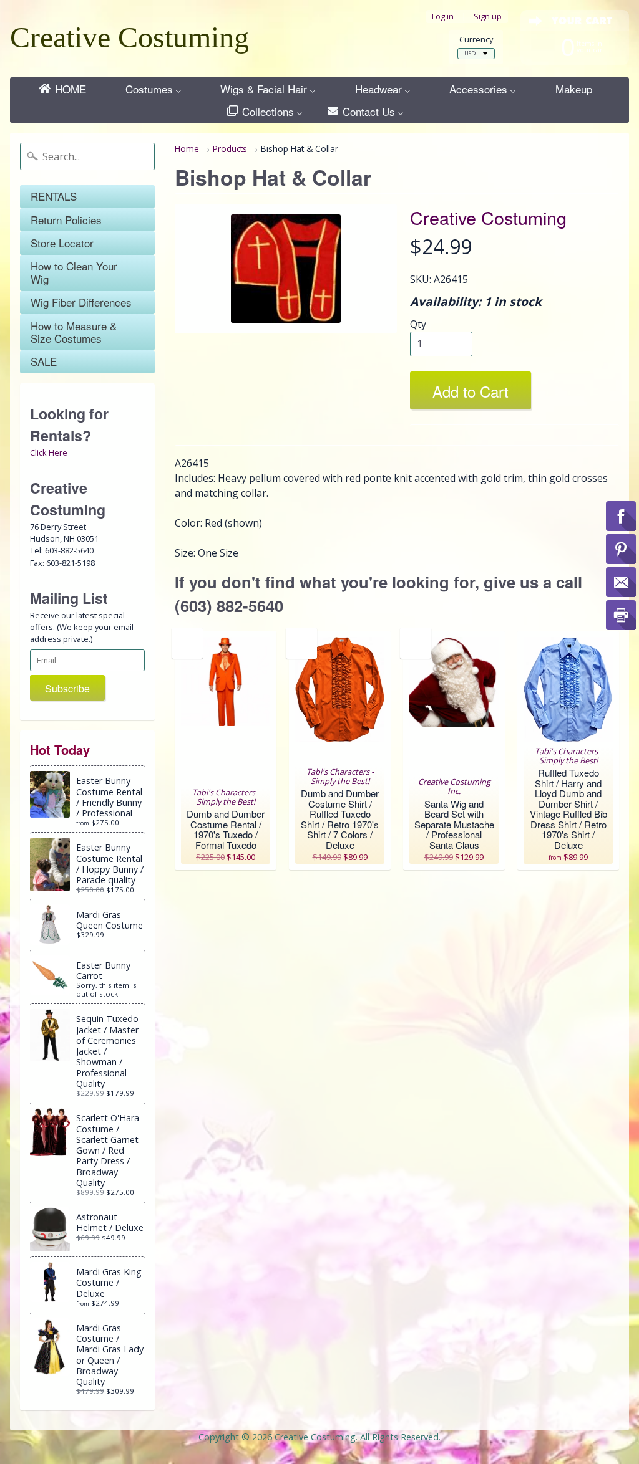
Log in (443, 16)
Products (230, 149)
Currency (476, 39)
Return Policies (66, 219)
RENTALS (54, 196)
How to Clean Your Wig (74, 272)
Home (187, 149)
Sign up (488, 16)
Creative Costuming (129, 37)
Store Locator (62, 243)
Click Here (48, 452)
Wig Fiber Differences (81, 302)
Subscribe (67, 688)
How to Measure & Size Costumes (74, 332)
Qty (418, 324)
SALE (44, 361)
